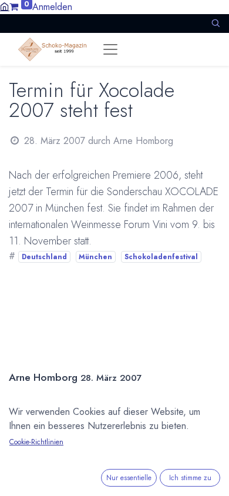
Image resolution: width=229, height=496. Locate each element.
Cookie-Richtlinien (36, 442)
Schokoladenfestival (161, 257)
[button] (215, 23)
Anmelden (52, 7)
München (95, 257)
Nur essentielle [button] (128, 477)
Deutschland (44, 257)
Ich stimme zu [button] (190, 477)
